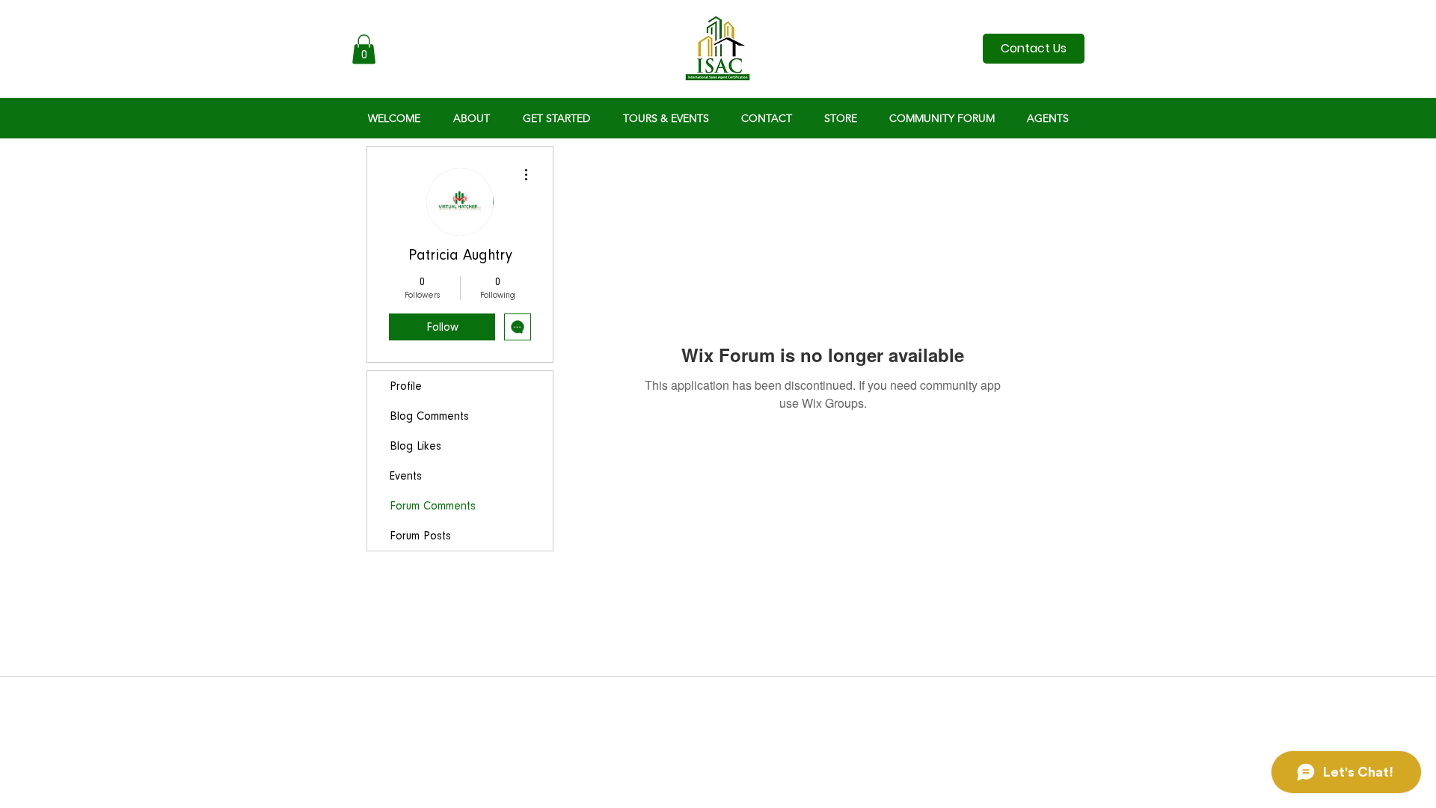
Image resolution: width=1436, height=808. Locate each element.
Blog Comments (429, 416)
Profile (406, 386)
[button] (364, 49)
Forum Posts (420, 535)
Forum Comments (433, 505)
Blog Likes (415, 446)
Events (406, 476)
